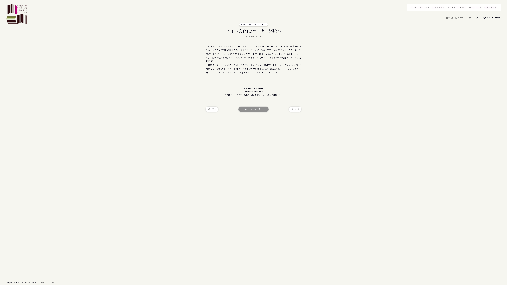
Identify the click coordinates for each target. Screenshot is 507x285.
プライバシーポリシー (47, 282)
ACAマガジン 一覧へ (253, 109)
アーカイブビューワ (420, 7)
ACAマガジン (438, 7)
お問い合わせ (490, 7)
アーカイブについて (457, 7)
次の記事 (295, 109)
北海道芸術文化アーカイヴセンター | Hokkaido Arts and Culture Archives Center (16, 14)
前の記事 (212, 109)
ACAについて (475, 7)
